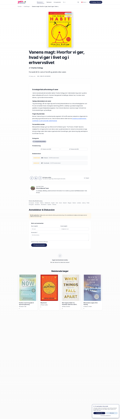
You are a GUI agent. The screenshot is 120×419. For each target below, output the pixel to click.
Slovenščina (43, 204)
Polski (88, 202)
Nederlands (47, 202)
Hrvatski (37, 202)
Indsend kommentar (40, 245)
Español (49, 204)
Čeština (42, 202)
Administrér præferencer (105, 415)
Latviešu (79, 202)
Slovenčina (37, 204)
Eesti (57, 202)
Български (31, 202)
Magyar (69, 202)
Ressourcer (40, 2)
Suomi (60, 202)
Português (31, 204)
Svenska (54, 204)
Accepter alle (99, 413)
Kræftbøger (27, 6)
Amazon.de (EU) (75, 149)
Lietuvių (84, 202)
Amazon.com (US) (46, 149)
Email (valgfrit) (64, 226)
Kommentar (34, 232)
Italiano (74, 202)
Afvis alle (112, 413)
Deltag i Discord (96, 2)
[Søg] (78, 2)
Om (64, 2)
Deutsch (65, 202)
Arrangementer (57, 2)
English (53, 202)
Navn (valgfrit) (34, 226)
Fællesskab (49, 2)
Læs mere (98, 410)
